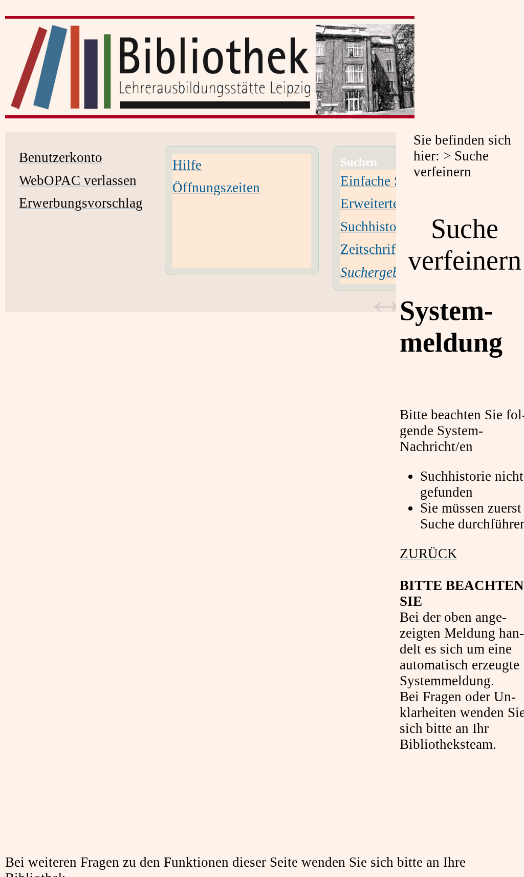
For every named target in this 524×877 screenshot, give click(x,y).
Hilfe (187, 165)
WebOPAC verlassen (78, 180)
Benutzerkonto (60, 157)
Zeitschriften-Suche (396, 249)
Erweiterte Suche (388, 203)
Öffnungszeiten (216, 187)
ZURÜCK (428, 553)
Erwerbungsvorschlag (81, 203)
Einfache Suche (384, 181)
